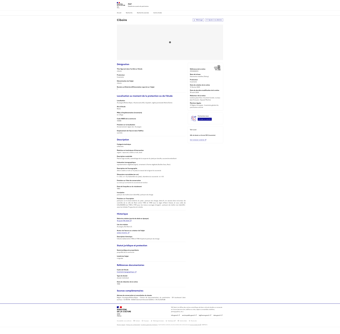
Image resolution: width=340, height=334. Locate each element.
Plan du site (194, 321)
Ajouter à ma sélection (215, 20)
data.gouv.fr (217, 315)
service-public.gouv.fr (188, 315)
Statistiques (171, 321)
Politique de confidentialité (133, 325)
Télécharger (199, 20)
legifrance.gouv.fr (204, 315)
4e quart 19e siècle (123, 221)
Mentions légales (121, 325)
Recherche (129, 13)
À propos (146, 321)
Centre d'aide (157, 13)
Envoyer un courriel (205, 119)
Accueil (119, 13)
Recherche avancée (143, 13)
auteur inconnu (122, 233)
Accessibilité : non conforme (124, 321)
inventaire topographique (125, 272)
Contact (138, 321)
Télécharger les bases (158, 321)
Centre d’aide (183, 321)
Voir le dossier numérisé (197, 140)
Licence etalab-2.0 (194, 325)
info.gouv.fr (174, 315)
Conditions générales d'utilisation (149, 325)
